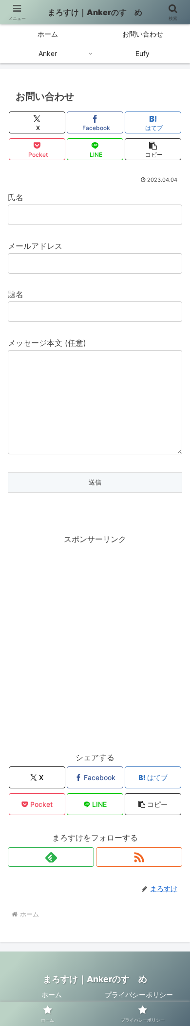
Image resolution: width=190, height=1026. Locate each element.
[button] (153, 149)
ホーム (51, 994)
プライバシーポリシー (139, 994)
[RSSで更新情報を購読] (139, 857)
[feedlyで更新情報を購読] (51, 857)
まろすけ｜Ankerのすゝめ (95, 12)
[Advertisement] (95, 641)
